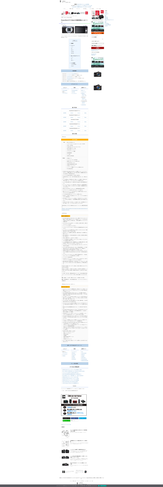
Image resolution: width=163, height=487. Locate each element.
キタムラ (79, 112)
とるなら (63, 1)
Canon (63, 424)
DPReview (83, 93)
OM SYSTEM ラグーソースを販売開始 (83, 4)
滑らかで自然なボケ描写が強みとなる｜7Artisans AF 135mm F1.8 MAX (73, 371)
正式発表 (68, 79)
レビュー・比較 (98, 8)
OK (98, 485)
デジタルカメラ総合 (68, 424)
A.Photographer (83, 353)
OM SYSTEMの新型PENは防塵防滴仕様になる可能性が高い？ (72, 374)
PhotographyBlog (69, 78)
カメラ (65, 424)
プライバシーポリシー (103, 485)
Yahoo (85, 112)
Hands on (83, 98)
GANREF (73, 356)
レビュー (72, 57)
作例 (71, 48)
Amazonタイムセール (94, 50)
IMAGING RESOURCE (84, 360)
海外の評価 (106, 18)
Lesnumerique (69, 76)
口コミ (66, 352)
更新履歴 (72, 43)
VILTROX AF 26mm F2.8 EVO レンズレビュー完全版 (70, 378)
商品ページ (83, 90)
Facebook (106, 25)
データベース (78, 8)
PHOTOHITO (74, 359)
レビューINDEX (92, 8)
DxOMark (82, 356)
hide (76, 40)
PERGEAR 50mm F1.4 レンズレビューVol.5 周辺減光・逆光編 (72, 369)
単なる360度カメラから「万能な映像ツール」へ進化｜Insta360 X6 (72, 375)
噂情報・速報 (71, 8)
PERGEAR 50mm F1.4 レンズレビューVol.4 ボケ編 (70, 377)
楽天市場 (64, 112)
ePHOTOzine (83, 357)
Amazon (72, 112)
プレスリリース (83, 91)
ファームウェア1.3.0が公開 (71, 73)
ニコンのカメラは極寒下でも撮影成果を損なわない (78, 449)
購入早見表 (84, 8)
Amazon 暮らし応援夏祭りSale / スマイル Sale (79, 6)
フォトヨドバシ (69, 75)
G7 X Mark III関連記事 (73, 64)
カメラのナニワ (64, 354)
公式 (82, 351)
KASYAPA (73, 91)
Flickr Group (74, 354)
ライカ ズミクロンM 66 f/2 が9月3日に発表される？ (70, 372)
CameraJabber (64, 90)
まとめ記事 (89, 6)
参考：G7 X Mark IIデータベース (109, 19)
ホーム (64, 8)
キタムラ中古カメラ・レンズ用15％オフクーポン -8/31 (83, 5)
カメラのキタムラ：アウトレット (96, 49)
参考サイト (72, 60)
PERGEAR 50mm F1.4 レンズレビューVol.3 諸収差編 (70, 380)
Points (83, 94)
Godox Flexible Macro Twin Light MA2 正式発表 (70, 381)
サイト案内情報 (107, 23)
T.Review (63, 355)
